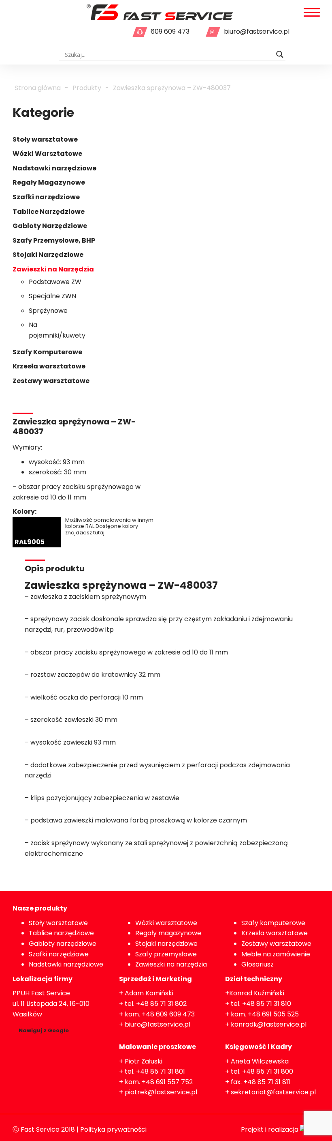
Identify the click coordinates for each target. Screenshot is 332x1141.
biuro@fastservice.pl (256, 31)
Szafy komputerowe (273, 923)
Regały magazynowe (168, 933)
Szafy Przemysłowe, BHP (54, 240)
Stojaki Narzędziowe (48, 254)
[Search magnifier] (279, 54)
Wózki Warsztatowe (47, 153)
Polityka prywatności (113, 1129)
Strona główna (38, 88)
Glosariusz (257, 964)
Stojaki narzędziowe (166, 943)
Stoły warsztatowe (45, 139)
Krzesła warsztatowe (49, 366)
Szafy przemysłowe (166, 954)
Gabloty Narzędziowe (50, 225)
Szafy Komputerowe (47, 352)
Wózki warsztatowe (166, 923)
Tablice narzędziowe (61, 933)
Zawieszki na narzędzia (171, 964)
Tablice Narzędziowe (49, 211)
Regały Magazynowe (49, 182)
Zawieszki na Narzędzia (53, 269)
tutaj (98, 532)
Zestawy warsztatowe (51, 380)
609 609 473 (170, 31)
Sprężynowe (48, 310)
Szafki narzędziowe (46, 197)
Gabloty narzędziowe (62, 943)
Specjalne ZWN (52, 296)
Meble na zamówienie (275, 954)
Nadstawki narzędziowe (54, 168)
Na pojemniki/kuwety (57, 330)
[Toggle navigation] (312, 12)
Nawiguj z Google (44, 1030)
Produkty (86, 88)
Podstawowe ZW (55, 281)
